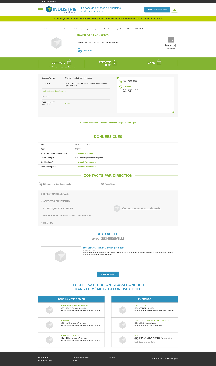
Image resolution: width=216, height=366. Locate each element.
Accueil (40, 29)
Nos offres (111, 357)
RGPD (75, 360)
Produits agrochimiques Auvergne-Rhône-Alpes (90, 29)
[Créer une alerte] (171, 40)
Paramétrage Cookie (45, 360)
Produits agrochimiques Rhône (121, 29)
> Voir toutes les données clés (53, 91)
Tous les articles (108, 274)
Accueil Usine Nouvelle (48, 1)
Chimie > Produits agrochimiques (78, 78)
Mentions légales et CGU (81, 357)
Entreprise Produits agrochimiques (58, 29)
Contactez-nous (43, 357)
